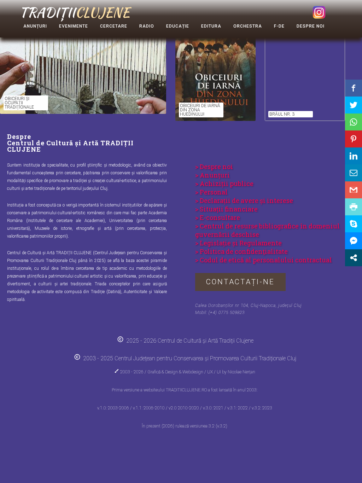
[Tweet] (353, 105)
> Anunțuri (212, 175)
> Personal (211, 192)
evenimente (73, 26)
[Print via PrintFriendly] (353, 206)
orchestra (247, 26)
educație (177, 26)
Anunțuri (35, 26)
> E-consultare (217, 217)
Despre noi (311, 26)
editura (211, 26)
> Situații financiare (226, 209)
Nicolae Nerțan (241, 371)
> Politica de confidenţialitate (241, 251)
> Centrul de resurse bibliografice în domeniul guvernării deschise (267, 230)
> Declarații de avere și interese (244, 200)
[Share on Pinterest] (353, 138)
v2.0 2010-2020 (184, 408)
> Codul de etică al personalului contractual (263, 260)
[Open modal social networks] (353, 257)
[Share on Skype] (353, 223)
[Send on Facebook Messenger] (353, 240)
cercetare (113, 26)
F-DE (279, 26)
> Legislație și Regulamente (238, 243)
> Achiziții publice (224, 183)
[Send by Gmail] (353, 189)
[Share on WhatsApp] (353, 122)
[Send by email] (353, 172)
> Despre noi (214, 166)
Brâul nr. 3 (281, 114)
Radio (146, 26)
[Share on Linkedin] (353, 155)
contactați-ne (240, 282)
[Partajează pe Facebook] (353, 88)
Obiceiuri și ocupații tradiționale (19, 103)
